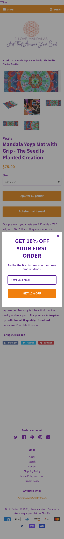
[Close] (58, 236)
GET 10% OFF (32, 293)
